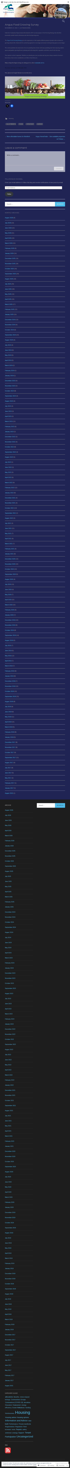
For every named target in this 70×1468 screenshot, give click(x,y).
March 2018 (8, 727)
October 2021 (9, 508)
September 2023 (10, 396)
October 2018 (9, 691)
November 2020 (10, 564)
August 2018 (9, 701)
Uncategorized (25, 1436)
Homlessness (9, 1413)
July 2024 (8, 345)
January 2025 (9, 314)
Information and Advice (16, 1420)
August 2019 (9, 640)
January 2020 (9, 615)
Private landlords (25, 1424)
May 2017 (8, 778)
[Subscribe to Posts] (8, 1453)
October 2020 (9, 569)
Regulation (19, 1426)
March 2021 (8, 543)
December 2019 (10, 620)
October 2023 (9, 391)
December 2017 (10, 742)
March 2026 (8, 243)
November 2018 (10, 686)
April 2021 (8, 538)
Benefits (16, 1397)
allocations (9, 1397)
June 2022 (8, 467)
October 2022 (9, 447)
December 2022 (10, 436)
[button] (35, 87)
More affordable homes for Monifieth (17, 136)
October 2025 (9, 268)
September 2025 (10, 274)
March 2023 (8, 421)
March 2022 (8, 482)
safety (25, 1429)
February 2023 (9, 426)
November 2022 (10, 442)
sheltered (8, 1433)
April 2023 (8, 416)
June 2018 (8, 712)
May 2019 (8, 656)
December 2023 (10, 380)
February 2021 (9, 549)
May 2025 (8, 294)
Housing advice (10, 1417)
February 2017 (9, 783)
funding (28, 1408)
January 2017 (9, 788)
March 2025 (8, 304)
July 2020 (8, 584)
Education (8, 1405)
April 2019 (8, 661)
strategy (30, 124)
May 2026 (8, 233)
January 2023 (9, 431)
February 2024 (9, 370)
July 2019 (8, 645)
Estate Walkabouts (18, 1407)
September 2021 (10, 513)
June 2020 (8, 589)
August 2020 (9, 579)
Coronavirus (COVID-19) (14, 1402)
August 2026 (9, 218)
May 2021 (8, 533)
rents (13, 1429)
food (21, 124)
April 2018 (8, 722)
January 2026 (9, 253)
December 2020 (10, 559)
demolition (27, 1402)
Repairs (19, 1429)
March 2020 (8, 605)
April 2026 (8, 238)
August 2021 (9, 518)
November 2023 (10, 386)
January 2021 (9, 554)
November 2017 (10, 747)
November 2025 (10, 263)
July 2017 (8, 768)
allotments (11, 124)
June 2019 (8, 650)
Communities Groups (18, 1399)
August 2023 (9, 401)
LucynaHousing (25, 28)
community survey (39, 62)
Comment (59, 168)
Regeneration (10, 1427)
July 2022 (8, 462)
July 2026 (8, 223)
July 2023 (8, 406)
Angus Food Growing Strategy (14, 40)
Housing (11, 118)
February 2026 (9, 248)
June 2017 (8, 773)
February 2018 (9, 732)
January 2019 (9, 676)
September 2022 (10, 452)
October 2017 (9, 752)
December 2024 (10, 319)
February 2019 (9, 671)
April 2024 (8, 360)
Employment (17, 1405)
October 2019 (9, 630)
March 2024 (8, 365)
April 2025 (8, 299)
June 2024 (8, 350)
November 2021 (10, 503)
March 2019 (8, 666)
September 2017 (10, 757)
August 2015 (9, 793)
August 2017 (9, 762)
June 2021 (8, 528)
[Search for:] (35, 204)
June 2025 (8, 289)
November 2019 (10, 625)
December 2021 (10, 498)
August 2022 (9, 457)
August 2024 (9, 340)
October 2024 (9, 330)
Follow (9, 194)
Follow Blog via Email (14, 179)
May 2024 (8, 355)
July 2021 (8, 523)
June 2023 (8, 411)
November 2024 (10, 324)
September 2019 (10, 635)
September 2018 (10, 696)
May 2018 (8, 717)
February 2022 (9, 487)
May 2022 (8, 472)
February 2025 (9, 309)
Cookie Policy (36, 1464)
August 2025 (9, 279)
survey (39, 124)
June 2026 (8, 228)
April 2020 (8, 599)
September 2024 (10, 335)
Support (21, 1433)
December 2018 (10, 681)
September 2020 (10, 574)
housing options (23, 1417)
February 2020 (9, 610)
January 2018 (9, 737)
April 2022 (8, 477)
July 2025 (8, 284)
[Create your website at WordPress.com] (35, 2)
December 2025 (10, 258)
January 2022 (9, 493)
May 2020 (8, 594)
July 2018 (8, 706)
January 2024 (9, 375)
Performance (13, 1424)
